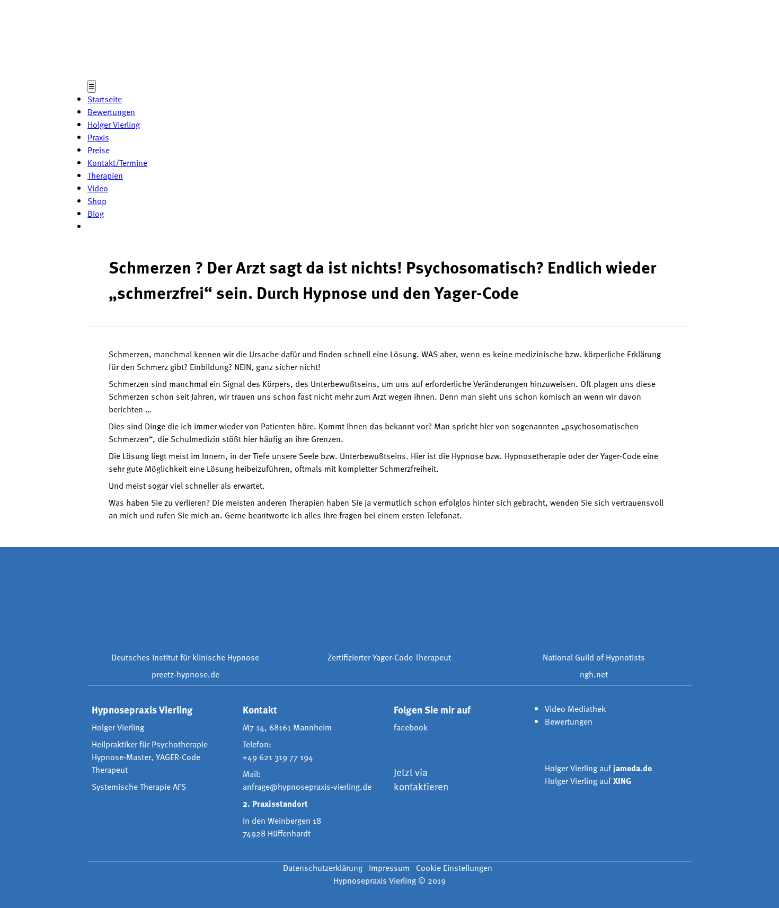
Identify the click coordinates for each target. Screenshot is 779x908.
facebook (411, 727)
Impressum (389, 867)
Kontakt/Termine (117, 162)
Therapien (105, 175)
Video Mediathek (575, 708)
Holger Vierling (113, 124)
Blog (95, 213)
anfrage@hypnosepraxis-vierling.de (307, 786)
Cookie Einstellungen (454, 867)
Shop (97, 201)
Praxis (98, 137)
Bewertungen (111, 111)
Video (97, 188)
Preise (98, 150)
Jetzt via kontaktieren (421, 779)
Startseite (104, 99)
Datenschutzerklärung (322, 867)
